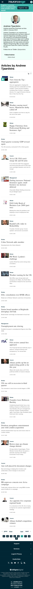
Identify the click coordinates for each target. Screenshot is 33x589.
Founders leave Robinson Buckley (19, 401)
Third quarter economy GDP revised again (15, 143)
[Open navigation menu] (1, 2)
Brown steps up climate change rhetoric (19, 445)
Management (13, 178)
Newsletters (15, 563)
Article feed (11, 57)
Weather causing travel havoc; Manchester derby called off (19, 107)
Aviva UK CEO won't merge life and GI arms (19, 159)
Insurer (12, 156)
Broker (11, 77)
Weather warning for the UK (21, 275)
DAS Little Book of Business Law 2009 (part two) (19, 205)
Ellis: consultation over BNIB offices (15, 295)
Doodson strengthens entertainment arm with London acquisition (15, 426)
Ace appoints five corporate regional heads (20, 502)
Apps (21, 563)
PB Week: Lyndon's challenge (17, 257)
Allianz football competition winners (21, 522)
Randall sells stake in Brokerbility (18, 225)
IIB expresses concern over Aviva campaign (14, 483)
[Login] (31, 1)
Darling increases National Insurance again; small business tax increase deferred (20, 183)
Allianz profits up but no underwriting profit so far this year (19, 364)
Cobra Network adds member (12, 242)
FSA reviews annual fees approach (19, 343)
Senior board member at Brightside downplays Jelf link (15, 310)
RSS (24, 563)
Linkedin (12, 563)
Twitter (9, 563)
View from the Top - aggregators (18, 81)
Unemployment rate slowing (12, 326)
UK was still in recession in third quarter (14, 384)
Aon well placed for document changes (16, 466)
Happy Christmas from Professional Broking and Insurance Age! (19, 128)
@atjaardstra (22, 49)
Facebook (18, 563)
